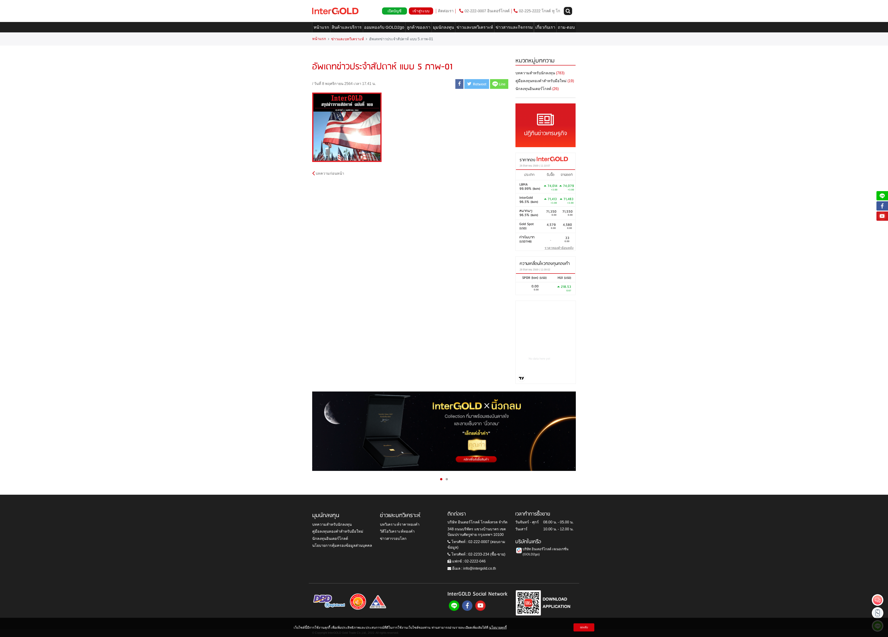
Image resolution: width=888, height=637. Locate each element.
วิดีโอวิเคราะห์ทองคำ (397, 531)
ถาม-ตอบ (566, 27)
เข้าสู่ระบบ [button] (421, 11)
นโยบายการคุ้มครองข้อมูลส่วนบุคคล (342, 545)
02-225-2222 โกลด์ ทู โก (539, 11)
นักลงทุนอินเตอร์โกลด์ (330, 539)
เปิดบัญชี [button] (394, 11)
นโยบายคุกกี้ (498, 627)
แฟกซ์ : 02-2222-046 (468, 561)
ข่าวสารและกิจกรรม (514, 27)
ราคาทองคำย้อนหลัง (559, 248)
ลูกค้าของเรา (418, 27)
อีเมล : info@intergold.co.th (473, 568)
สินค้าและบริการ (347, 27)
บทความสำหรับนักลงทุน (332, 524)
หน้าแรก (321, 27)
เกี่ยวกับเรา (545, 27)
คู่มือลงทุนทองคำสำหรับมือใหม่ (337, 531)
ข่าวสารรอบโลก (393, 539)
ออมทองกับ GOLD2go (384, 27)
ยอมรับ (584, 627)
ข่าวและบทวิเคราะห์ (474, 27)
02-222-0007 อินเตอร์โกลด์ (486, 11)
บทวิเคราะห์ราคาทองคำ (399, 524)
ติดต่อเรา (445, 11)
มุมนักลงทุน (443, 27)
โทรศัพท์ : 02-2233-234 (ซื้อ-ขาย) (477, 554)
